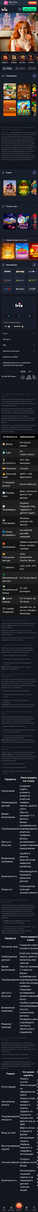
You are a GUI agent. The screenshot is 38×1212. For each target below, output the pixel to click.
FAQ (4, 345)
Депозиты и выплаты (11, 351)
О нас (5, 333)
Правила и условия (10, 357)
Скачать (32, 3)
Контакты (6, 339)
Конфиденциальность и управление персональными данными (17, 364)
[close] (2, 3)
